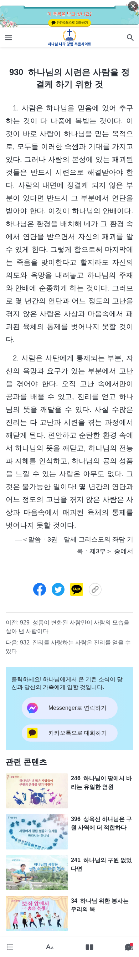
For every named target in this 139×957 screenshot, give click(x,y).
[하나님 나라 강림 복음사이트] (69, 37)
